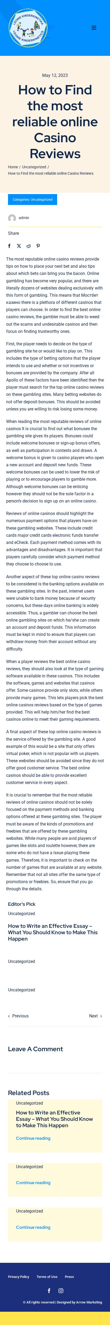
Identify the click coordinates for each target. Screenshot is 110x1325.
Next (93, 1015)
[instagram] (60, 1290)
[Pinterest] (38, 246)
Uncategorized (41, 200)
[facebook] (49, 1290)
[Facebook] (9, 246)
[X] (19, 246)
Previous (20, 1015)
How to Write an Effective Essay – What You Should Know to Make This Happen (53, 932)
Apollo (12, 380)
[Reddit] (28, 246)
